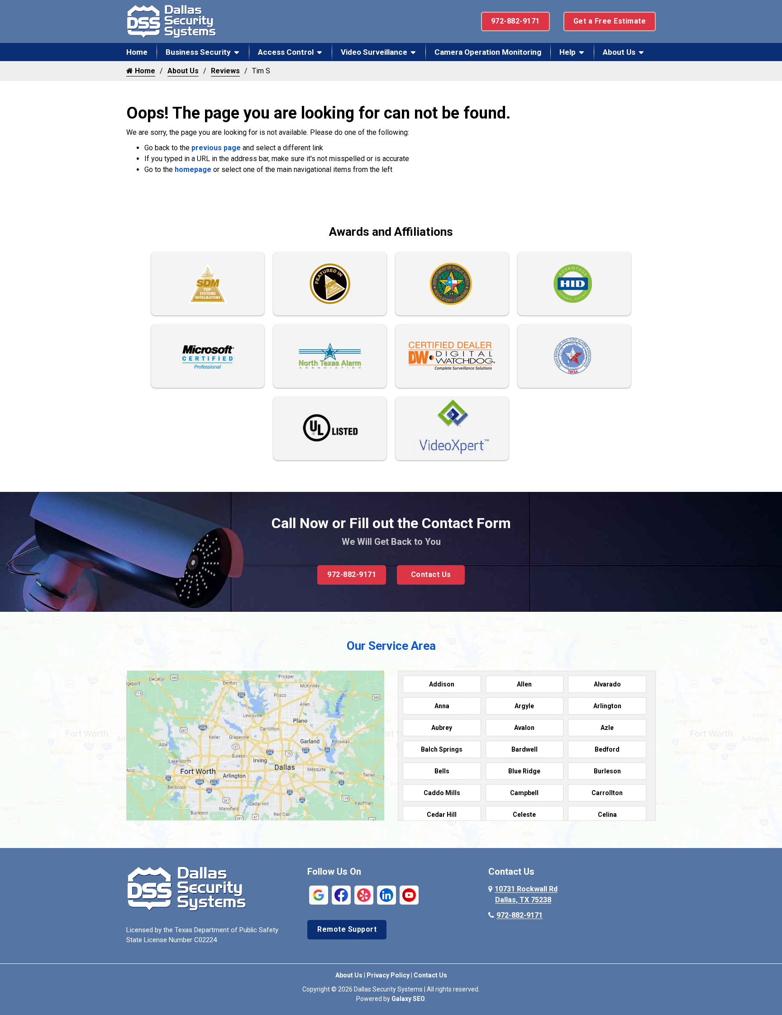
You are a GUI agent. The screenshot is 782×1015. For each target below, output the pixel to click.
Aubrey (441, 727)
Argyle (524, 706)
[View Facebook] (341, 894)
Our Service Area (391, 646)
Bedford (607, 749)
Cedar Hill (442, 814)
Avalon (524, 727)
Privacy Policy (388, 975)
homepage (193, 169)
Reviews (225, 71)
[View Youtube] (409, 894)
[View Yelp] (364, 894)
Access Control (286, 52)
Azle (607, 727)
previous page (216, 147)
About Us (619, 52)
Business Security (198, 52)
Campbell (524, 792)
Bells (441, 771)
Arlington (607, 706)
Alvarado (607, 684)
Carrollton (607, 792)
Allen (524, 684)
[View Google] (318, 894)
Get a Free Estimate (609, 21)
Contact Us (431, 574)
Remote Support (347, 929)
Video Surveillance (374, 52)
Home (137, 52)
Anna (441, 706)
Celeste (524, 814)
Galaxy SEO (408, 998)
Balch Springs (442, 749)
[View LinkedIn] (386, 894)
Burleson (607, 771)
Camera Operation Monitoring (487, 52)
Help (567, 52)
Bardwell (524, 749)
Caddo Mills (442, 792)
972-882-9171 (515, 21)
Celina (607, 814)
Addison (441, 684)
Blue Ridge (524, 771)
